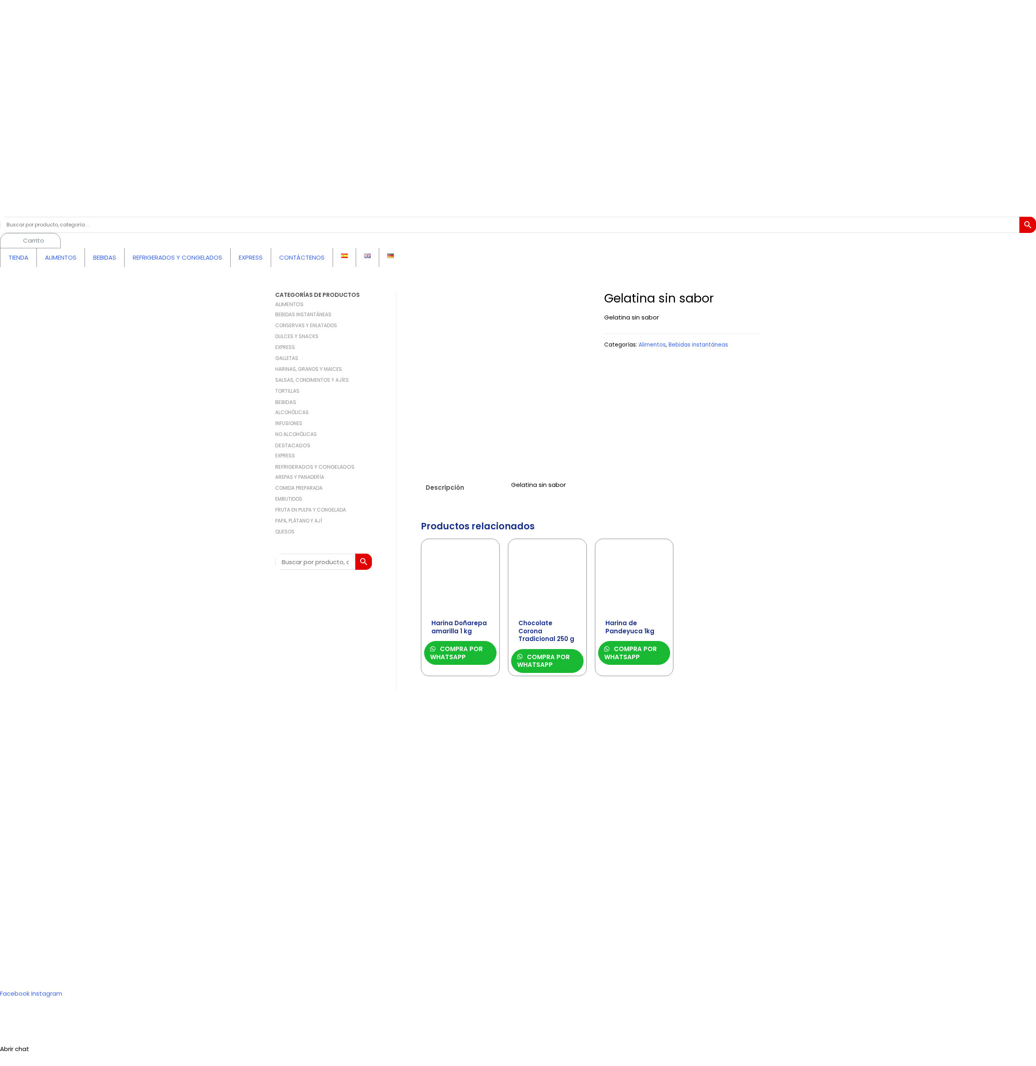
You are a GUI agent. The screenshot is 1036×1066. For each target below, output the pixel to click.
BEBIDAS (104, 257)
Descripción (445, 487)
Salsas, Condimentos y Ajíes (312, 379)
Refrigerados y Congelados (315, 467)
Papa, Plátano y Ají (298, 520)
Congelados (36, 961)
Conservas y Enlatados (306, 325)
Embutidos (288, 498)
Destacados (292, 445)
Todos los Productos (49, 973)
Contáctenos (38, 1016)
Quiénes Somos (42, 1004)
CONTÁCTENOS (302, 257)
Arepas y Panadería (299, 477)
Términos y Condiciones (54, 1028)
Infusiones (288, 423)
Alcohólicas (292, 412)
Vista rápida (460, 607)
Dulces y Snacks (296, 336)
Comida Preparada (299, 487)
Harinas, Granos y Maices (308, 369)
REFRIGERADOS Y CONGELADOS (177, 257)
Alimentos (289, 304)
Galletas (286, 358)
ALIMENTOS (60, 257)
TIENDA (18, 257)
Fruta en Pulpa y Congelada (310, 509)
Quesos (285, 531)
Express (285, 347)
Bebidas (285, 402)
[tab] (461, 488)
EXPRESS (251, 257)
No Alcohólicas (296, 434)
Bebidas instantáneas (303, 314)
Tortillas (287, 390)
